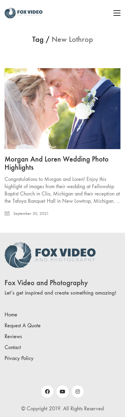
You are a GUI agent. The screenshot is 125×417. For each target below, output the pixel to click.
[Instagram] (78, 391)
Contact (13, 347)
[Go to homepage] (23, 13)
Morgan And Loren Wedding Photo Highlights (57, 163)
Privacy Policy (19, 358)
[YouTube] (62, 391)
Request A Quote (23, 325)
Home (11, 315)
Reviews (13, 336)
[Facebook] (47, 391)
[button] (116, 13)
